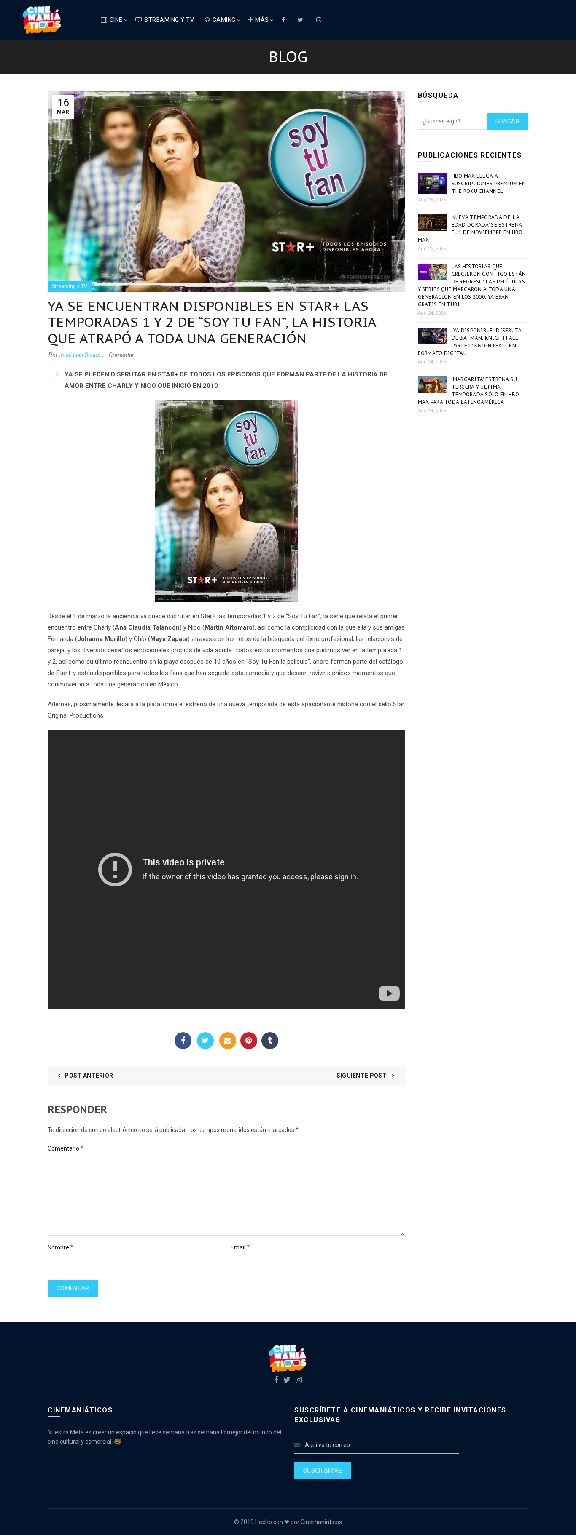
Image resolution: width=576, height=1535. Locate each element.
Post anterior (89, 1075)
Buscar (507, 121)
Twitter (205, 1040)
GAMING (224, 19)
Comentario (65, 1148)
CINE (116, 19)
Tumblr (269, 1040)
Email (227, 1040)
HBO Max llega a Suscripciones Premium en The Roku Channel (489, 183)
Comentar (121, 355)
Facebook (183, 1040)
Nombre (60, 1247)
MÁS (262, 19)
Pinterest (248, 1040)
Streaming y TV (169, 19)
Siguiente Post (362, 1075)
